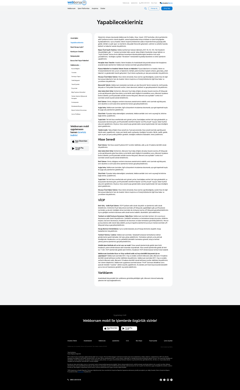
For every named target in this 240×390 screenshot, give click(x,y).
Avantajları (74, 38)
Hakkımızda (126, 3)
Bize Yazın (154, 3)
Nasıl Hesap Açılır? (77, 47)
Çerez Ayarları (168, 341)
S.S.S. (127, 341)
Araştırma (95, 8)
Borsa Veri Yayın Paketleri (79, 61)
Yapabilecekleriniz (76, 43)
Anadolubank (88, 341)
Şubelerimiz (134, 3)
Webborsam (71, 8)
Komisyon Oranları (77, 52)
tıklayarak (80, 372)
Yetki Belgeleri (75, 80)
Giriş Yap (167, 8)
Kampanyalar (75, 56)
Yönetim (73, 72)
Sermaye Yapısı (76, 76)
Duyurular (74, 88)
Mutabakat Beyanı (76, 106)
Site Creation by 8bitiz (166, 347)
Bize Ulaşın (139, 341)
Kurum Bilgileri (75, 68)
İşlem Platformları (83, 8)
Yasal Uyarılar (75, 84)
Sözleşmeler (75, 102)
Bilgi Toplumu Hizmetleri (78, 92)
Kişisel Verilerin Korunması (79, 110)
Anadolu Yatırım (72, 341)
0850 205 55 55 (145, 3)
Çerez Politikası (75, 114)
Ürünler (102, 8)
